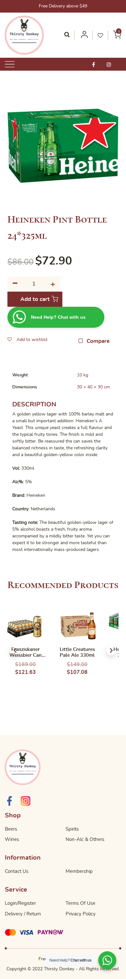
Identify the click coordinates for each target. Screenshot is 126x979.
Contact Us (16, 871)
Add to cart (35, 299)
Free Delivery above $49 (63, 6)
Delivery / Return (23, 914)
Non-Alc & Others (85, 839)
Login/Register (20, 903)
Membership (79, 871)
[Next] (111, 650)
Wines (12, 839)
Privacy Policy (81, 914)
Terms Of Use (80, 903)
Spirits (72, 829)
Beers (11, 829)
